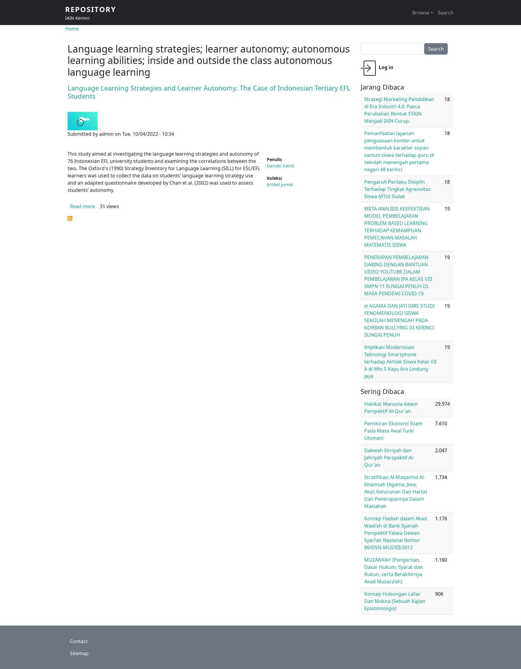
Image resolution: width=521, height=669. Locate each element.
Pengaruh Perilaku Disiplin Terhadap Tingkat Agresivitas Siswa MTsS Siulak (397, 189)
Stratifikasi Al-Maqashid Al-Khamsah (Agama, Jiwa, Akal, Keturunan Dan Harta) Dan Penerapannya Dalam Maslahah (395, 491)
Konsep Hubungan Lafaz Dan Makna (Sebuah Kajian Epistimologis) (394, 601)
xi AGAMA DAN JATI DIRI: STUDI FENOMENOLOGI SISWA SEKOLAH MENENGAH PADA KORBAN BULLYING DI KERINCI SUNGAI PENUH (399, 320)
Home (72, 28)
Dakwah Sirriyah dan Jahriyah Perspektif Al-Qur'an (389, 457)
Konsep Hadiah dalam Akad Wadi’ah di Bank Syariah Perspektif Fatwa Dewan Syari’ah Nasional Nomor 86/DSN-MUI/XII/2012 (395, 533)
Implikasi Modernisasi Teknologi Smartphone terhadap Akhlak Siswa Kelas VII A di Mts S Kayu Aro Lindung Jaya (400, 361)
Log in (386, 67)
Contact (79, 641)
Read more (82, 206)
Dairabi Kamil (280, 166)
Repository (90, 9)
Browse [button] (420, 12)
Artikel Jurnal (280, 184)
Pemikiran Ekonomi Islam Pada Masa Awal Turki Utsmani (393, 430)
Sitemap (79, 653)
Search (445, 12)
